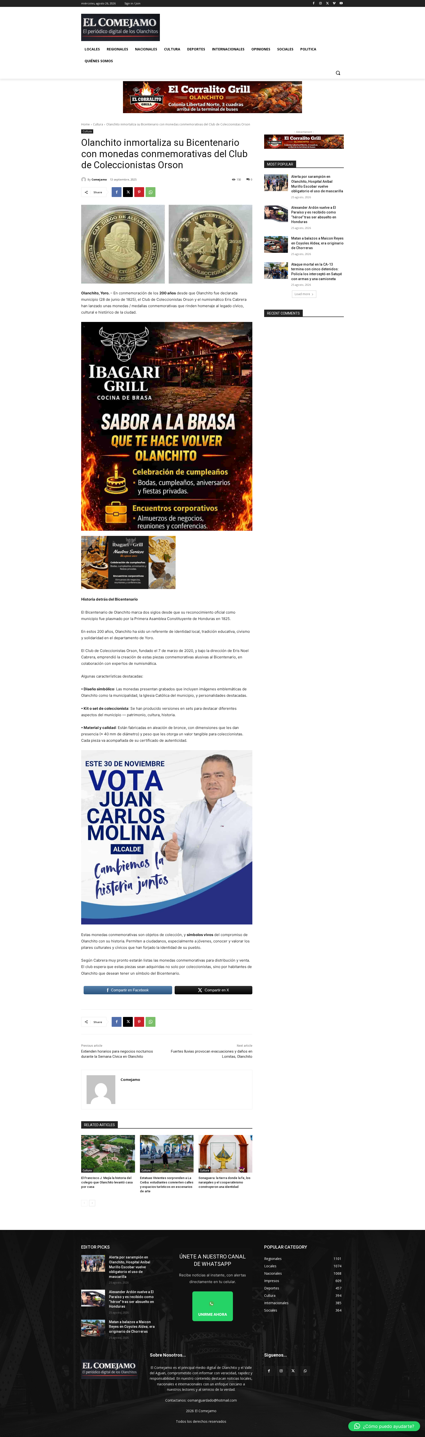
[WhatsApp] (150, 192)
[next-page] (92, 1203)
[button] (338, 73)
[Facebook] (314, 3)
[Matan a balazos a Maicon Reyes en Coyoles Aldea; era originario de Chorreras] (276, 244)
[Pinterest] (139, 192)
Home (85, 124)
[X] (327, 3)
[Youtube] (341, 3)
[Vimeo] (334, 3)
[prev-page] (84, 1203)
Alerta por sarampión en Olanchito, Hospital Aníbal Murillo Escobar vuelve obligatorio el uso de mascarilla (129, 1266)
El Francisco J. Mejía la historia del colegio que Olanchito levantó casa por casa (107, 1182)
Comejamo (99, 179)
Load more (302, 294)
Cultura (98, 124)
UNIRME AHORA (212, 1314)
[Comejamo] (84, 179)
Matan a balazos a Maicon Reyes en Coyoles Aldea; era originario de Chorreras (317, 243)
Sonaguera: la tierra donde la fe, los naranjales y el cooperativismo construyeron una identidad (224, 1182)
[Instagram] (320, 3)
